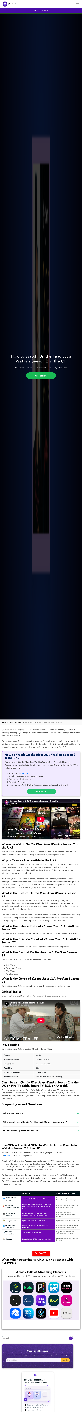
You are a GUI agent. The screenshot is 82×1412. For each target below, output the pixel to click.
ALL (35, 11)
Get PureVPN (41, 375)
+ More (67, 1313)
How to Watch (43, 11)
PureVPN (24, 774)
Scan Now (65, 1360)
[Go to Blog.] (11, 722)
